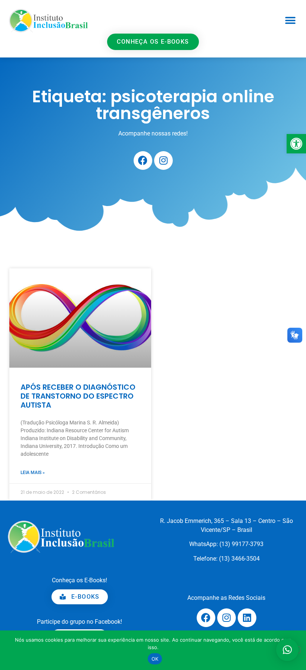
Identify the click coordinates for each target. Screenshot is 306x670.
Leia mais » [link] (33, 472)
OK (155, 659)
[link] (296, 143)
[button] (290, 20)
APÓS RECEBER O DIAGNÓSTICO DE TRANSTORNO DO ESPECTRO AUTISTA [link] (78, 396)
